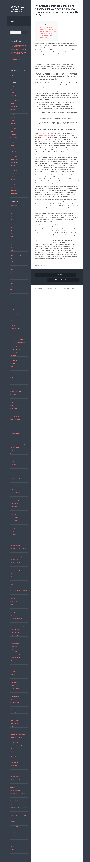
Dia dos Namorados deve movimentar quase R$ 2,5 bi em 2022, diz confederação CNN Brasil (18, 54)
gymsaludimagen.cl (14, 453)
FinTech (12, 436)
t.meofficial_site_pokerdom (16, 717)
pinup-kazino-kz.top (14, 646)
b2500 (11, 331)
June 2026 (12, 86)
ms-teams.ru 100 (14, 523)
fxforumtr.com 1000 (14, 447)
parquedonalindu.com (15, 607)
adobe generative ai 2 (15, 309)
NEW (11, 537)
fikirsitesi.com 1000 (14, 433)
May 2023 (12, 165)
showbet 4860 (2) (14, 677)
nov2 (11, 576)
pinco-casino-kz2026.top (15, 621)
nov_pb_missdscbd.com (15, 562)
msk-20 (12, 525)
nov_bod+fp (12, 551)
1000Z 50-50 (13, 219)
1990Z (11, 258)
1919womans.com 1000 (15, 255)
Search (12, 30)
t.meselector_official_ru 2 (15, 742)
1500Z (11, 241)
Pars (11, 609)
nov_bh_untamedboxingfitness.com (18, 548)
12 (11, 224)
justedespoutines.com (15, 481)
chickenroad (13, 377)
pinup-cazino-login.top (15, 635)
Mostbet (12, 509)
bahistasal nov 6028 (14, 334)
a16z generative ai (14, 306)
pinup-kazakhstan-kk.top (15, 643)
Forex (11, 439)
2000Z (11, 266)
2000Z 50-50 (13, 269)
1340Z (11, 233)
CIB (11, 380)
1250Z (11, 227)
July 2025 (12, 112)
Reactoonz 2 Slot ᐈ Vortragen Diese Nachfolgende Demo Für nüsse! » (63, 279)
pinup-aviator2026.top (15, 629)
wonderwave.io (13, 787)
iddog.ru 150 (13, 464)
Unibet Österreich (14, 762)
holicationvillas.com (14, 458)
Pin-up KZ (12, 612)
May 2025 (12, 117)
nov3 (11, 579)
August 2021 (13, 184)
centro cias (12, 371)
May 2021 (12, 187)
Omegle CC (12, 595)
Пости (11, 843)
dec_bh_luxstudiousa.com (15, 399)
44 (11, 289)
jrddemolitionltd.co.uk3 (15, 478)
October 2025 (13, 103)
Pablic (11, 604)
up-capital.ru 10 (13, 765)
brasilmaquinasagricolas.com (16, 357)
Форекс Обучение (14, 854)
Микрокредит (13, 821)
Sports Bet (12, 699)
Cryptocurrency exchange (16, 391)
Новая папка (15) (14, 826)
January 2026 (13, 95)
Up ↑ (78, 288)
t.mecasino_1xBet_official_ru (16, 714)
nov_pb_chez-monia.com (15, 559)
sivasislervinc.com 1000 (15, 682)
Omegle (12, 593)
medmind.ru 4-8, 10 (14, 497)
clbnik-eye (12, 385)
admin (48, 18)
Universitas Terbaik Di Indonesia (17, 9)
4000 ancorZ (13, 283)
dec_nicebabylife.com (15, 405)
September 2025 (14, 106)
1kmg (11, 261)
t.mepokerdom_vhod (14, 728)
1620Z (11, 250)
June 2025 (12, 114)
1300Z (11, 230)
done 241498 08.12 (14, 414)
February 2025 (13, 126)
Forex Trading (13, 441)
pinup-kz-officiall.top (14, 651)
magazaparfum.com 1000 (15, 495)
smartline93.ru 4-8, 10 (15, 688)
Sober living (13, 691)
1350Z (11, 236)
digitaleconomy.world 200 (16, 411)
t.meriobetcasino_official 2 (16, 737)
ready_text (12, 671)
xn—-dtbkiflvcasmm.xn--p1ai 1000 (17, 793)
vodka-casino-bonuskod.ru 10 (16, 776)
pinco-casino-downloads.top (16, 618)
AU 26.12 (12, 325)
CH (11, 374)
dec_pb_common (13, 408)
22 (11, 275)
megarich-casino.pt (14, 500)
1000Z (11, 216)
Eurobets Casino (14, 430)
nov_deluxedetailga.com (15, 553)
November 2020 (14, 193)
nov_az (11, 542)
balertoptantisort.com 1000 (16, 339)
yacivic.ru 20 (13, 810)
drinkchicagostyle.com (15, 419)
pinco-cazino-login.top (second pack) (18, 626)
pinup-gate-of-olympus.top (16, 640)
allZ (11, 311)
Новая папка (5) (14, 832)
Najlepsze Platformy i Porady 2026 (18, 49)
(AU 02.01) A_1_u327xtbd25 (16, 208)
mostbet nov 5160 (14, 517)
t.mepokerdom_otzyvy (15, 726)
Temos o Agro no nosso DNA (16, 62)
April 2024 (12, 145)
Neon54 (12, 531)
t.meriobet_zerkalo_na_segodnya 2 (17, 734)
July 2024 (12, 142)
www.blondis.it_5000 (15, 790)
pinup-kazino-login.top (15, 649)
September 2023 (14, 162)
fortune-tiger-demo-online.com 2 (17, 444)
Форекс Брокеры (14, 852)
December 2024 (14, 131)
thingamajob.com (14, 756)
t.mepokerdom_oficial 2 (15, 723)
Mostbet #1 (13, 511)
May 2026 (12, 89)
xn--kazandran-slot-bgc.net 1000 (17, 796)
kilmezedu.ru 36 (13, 486)
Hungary (12, 461)
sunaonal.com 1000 (14, 702)
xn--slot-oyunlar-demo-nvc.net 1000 (18, 807)
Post (11, 660)
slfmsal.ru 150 (13, 685)
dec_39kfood (13, 394)
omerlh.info (12, 598)
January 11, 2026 (39, 18)
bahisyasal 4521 (14, 336)
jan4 (11, 472)
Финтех (12, 849)
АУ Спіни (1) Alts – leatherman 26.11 (18, 815)
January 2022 (13, 182)
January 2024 (13, 154)
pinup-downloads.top (14, 637)
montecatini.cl (13, 506)
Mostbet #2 (13, 514)
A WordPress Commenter (16, 73)
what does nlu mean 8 (15, 784)
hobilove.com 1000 (14, 455)
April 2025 (12, 120)
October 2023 (13, 159)
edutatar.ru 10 (13, 425)
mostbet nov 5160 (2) (15, 520)
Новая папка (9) (14, 835)
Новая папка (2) (14, 829)
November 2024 (14, 134)
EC (11, 422)
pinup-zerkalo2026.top (15, 657)
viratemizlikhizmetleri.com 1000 (17, 770)
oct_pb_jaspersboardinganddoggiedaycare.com (20, 590)
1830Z (11, 252)
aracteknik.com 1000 (15, 322)
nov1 (11, 573)
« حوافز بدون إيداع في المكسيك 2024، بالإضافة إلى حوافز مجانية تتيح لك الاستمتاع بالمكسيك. (56, 274)
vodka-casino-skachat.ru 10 (16, 779)
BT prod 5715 (13, 363)
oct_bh (11, 584)
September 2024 (14, 137)
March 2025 (13, 123)
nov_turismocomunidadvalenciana (17, 567)
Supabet (12, 705)
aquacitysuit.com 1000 (15, 320)
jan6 (11, 475)
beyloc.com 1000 (14, 346)
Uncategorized (13, 759)
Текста (12, 846)
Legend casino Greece (15, 492)
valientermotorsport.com (15, 768)
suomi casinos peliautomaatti (46, 135)
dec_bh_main (13, 402)
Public (11, 665)
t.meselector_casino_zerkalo (16, 740)
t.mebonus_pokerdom (15, 712)
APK (11, 317)
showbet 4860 (13, 674)
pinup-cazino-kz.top (14, 632)
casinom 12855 (13, 369)
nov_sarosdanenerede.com (16, 565)
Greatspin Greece (14, 450)
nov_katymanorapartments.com (17, 556)
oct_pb (11, 587)
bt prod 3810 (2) (14, 360)
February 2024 (13, 151)
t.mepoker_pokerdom (15, 720)
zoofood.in (12, 812)
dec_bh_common (13, 397)
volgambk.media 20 (14, 782)
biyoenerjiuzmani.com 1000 (16, 349)
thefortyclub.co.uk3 (14, 754)
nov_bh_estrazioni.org (15, 545)
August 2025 (13, 109)
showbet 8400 (13, 679)
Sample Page (13, 21)
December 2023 (14, 156)
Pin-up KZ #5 (13, 615)
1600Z (11, 247)
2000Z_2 (12, 272)
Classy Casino (13, 383)
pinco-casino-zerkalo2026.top (16, 623)
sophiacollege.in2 (14, 693)
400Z (11, 286)
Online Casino (13, 601)
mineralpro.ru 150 (14, 503)
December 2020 (14, 190)
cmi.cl (11, 388)
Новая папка (13, 824)
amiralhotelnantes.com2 (15, 314)
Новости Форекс (14, 840)
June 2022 (12, 176)
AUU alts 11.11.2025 (15, 328)
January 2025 (13, 128)
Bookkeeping (13, 355)
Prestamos (12, 663)
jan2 (11, 469)
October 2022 (13, 170)
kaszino (12, 483)
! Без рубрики (13, 205)
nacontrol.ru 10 (13, 528)
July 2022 (12, 173)
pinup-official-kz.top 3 (15, 654)
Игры (11, 818)
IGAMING (12, 467)
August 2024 (13, 140)
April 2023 (12, 168)
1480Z (11, 238)
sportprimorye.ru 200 (15, 696)
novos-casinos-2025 (14, 581)
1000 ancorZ (13, 213)
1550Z (11, 244)
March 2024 (13, 148)
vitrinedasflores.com (14, 773)
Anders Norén (72, 288)
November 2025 (14, 100)
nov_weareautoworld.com (16, 570)
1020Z (11, 222)
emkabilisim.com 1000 (15, 427)
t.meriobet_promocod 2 (15, 731)
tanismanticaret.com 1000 (16, 745)
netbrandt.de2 (13, 534)
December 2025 (14, 98)
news (11, 539)
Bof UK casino (13, 352)
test (11, 748)
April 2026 (12, 92)
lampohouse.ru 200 (14, 489)
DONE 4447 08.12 (14, 416)
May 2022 (12, 179)
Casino (11, 366)
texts (11, 751)
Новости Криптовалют (15, 838)
